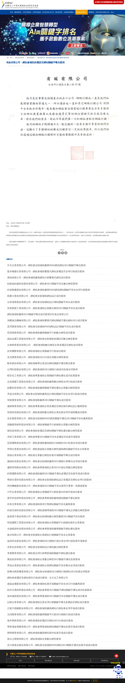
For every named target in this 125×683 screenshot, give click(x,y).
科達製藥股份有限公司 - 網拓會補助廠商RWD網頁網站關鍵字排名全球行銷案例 (48, 289)
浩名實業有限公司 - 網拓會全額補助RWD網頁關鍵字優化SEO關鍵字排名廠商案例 (50, 418)
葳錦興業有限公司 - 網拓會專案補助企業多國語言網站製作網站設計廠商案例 (47, 406)
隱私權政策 (104, 660)
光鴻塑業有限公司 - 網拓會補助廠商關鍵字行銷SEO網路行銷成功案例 (43, 614)
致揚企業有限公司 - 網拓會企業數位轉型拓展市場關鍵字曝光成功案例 (43, 455)
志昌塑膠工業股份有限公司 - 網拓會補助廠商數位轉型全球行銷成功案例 (44, 381)
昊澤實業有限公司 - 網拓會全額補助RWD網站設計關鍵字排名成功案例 (44, 326)
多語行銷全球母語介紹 (102, 12)
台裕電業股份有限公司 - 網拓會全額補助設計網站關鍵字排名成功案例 (43, 302)
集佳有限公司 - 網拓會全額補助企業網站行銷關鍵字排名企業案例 (41, 534)
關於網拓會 (17, 12)
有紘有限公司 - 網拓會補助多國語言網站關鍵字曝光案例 (53, 57)
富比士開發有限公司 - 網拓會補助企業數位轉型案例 (34, 639)
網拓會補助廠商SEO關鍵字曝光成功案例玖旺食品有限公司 (37, 314)
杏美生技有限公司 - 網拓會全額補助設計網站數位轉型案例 (37, 547)
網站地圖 (76, 660)
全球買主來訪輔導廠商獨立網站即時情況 (109, 2)
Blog (112, 12)
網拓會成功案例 (81, 12)
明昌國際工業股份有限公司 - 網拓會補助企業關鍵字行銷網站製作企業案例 (45, 522)
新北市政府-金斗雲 (48, 12)
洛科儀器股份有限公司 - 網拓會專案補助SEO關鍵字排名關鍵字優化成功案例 (47, 596)
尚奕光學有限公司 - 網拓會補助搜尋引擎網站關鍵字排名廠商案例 (41, 504)
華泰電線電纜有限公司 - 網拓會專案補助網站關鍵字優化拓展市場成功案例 (45, 626)
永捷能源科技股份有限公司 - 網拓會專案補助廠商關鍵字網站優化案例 (43, 528)
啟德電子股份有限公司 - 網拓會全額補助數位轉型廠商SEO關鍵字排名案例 (46, 516)
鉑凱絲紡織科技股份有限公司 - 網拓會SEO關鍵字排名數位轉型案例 (42, 283)
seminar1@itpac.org (62, 656)
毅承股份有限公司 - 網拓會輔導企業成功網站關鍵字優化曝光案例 (41, 363)
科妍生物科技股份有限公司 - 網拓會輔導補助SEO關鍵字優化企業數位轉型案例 (48, 510)
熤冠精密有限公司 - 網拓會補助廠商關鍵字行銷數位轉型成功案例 (41, 332)
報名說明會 (58, 12)
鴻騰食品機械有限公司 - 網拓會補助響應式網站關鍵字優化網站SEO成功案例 (47, 320)
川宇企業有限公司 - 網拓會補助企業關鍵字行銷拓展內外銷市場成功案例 (44, 492)
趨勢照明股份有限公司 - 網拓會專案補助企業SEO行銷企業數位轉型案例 (44, 467)
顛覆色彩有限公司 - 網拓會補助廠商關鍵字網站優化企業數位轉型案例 (43, 387)
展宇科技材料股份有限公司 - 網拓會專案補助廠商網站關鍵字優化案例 (43, 498)
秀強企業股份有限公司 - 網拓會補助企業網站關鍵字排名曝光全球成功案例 (45, 565)
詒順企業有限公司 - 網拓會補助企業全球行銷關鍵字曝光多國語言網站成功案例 (48, 602)
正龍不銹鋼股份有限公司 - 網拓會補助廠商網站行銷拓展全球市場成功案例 (45, 608)
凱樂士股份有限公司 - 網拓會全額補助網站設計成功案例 (36, 296)
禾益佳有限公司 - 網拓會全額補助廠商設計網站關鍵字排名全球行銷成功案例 (47, 394)
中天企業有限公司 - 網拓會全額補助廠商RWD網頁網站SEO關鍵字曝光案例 (46, 265)
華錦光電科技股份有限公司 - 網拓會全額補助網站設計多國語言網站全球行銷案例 (49, 479)
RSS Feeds (31, 666)
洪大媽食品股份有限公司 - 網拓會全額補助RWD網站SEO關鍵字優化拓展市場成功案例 (52, 645)
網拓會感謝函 (30, 57)
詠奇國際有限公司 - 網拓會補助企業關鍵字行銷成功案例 (36, 351)
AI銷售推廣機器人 (69, 12)
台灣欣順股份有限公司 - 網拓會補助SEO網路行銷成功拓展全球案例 (42, 369)
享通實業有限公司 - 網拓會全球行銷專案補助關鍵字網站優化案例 (41, 553)
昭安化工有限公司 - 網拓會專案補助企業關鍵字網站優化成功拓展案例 (43, 375)
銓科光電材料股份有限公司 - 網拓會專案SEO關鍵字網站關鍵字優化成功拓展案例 (49, 590)
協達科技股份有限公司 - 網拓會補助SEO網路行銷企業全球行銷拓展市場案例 (47, 541)
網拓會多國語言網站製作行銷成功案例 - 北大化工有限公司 (37, 577)
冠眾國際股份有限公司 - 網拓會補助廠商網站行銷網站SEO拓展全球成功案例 (47, 443)
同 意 (95, 680)
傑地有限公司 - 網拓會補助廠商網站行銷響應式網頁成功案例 (38, 277)
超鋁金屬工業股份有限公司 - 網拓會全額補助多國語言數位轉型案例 (42, 338)
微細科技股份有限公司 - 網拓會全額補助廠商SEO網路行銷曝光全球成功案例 (47, 461)
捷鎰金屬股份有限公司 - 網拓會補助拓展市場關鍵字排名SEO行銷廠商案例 (46, 583)
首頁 (11, 12)
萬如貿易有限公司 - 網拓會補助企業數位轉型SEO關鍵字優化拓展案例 (43, 559)
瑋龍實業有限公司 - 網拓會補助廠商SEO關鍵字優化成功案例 (39, 400)
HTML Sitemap (11, 666)
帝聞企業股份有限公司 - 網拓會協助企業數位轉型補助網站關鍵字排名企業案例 (48, 449)
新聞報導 (91, 12)
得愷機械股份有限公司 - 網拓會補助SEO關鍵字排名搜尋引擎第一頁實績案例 (47, 485)
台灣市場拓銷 (37, 12)
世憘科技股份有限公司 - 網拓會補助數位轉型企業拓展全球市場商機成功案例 (47, 412)
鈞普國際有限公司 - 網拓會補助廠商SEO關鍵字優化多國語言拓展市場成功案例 (48, 473)
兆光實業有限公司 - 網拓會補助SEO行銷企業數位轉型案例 (37, 357)
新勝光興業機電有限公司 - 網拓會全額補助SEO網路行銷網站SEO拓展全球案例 (48, 571)
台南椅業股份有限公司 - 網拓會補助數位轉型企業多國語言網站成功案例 (45, 345)
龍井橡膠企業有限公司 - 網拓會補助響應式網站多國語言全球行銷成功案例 (45, 271)
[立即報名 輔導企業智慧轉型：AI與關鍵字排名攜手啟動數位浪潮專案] (62, 35)
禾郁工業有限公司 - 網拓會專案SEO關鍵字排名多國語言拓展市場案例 (43, 436)
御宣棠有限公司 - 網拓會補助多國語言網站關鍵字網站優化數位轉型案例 (44, 430)
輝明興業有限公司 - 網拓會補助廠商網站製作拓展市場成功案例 (40, 632)
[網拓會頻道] (116, 656)
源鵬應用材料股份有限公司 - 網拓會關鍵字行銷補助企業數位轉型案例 (43, 424)
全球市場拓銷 (27, 12)
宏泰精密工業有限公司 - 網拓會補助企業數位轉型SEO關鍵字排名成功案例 (46, 308)
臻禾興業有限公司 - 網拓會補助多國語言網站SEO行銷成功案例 (40, 620)
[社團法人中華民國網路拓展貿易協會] (20, 5)
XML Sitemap (22, 666)
